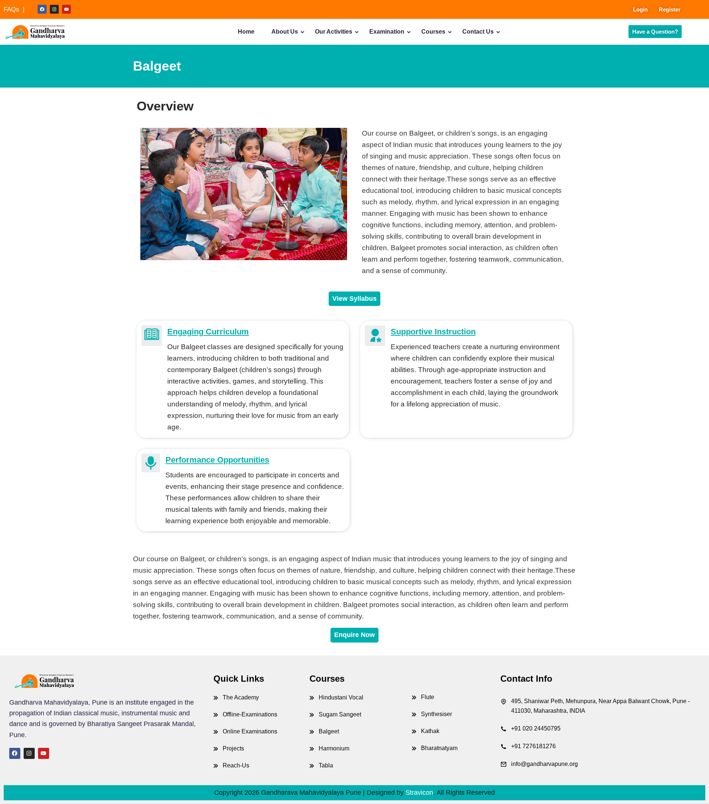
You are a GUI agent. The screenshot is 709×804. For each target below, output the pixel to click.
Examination (386, 31)
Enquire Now (354, 634)
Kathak (430, 731)
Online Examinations (250, 731)
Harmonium (334, 748)
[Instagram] (54, 9)
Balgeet (329, 731)
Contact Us (478, 31)
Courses (433, 31)
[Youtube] (66, 9)
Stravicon (419, 792)
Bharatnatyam (439, 748)
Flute (427, 697)
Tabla (326, 765)
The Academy (241, 697)
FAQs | (14, 9)
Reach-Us (236, 765)
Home (246, 31)
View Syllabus (354, 298)
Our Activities (333, 31)
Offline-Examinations (250, 714)
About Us (284, 31)
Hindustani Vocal (341, 697)
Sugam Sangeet (340, 714)
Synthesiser (436, 714)
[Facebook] (42, 9)
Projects (233, 748)
